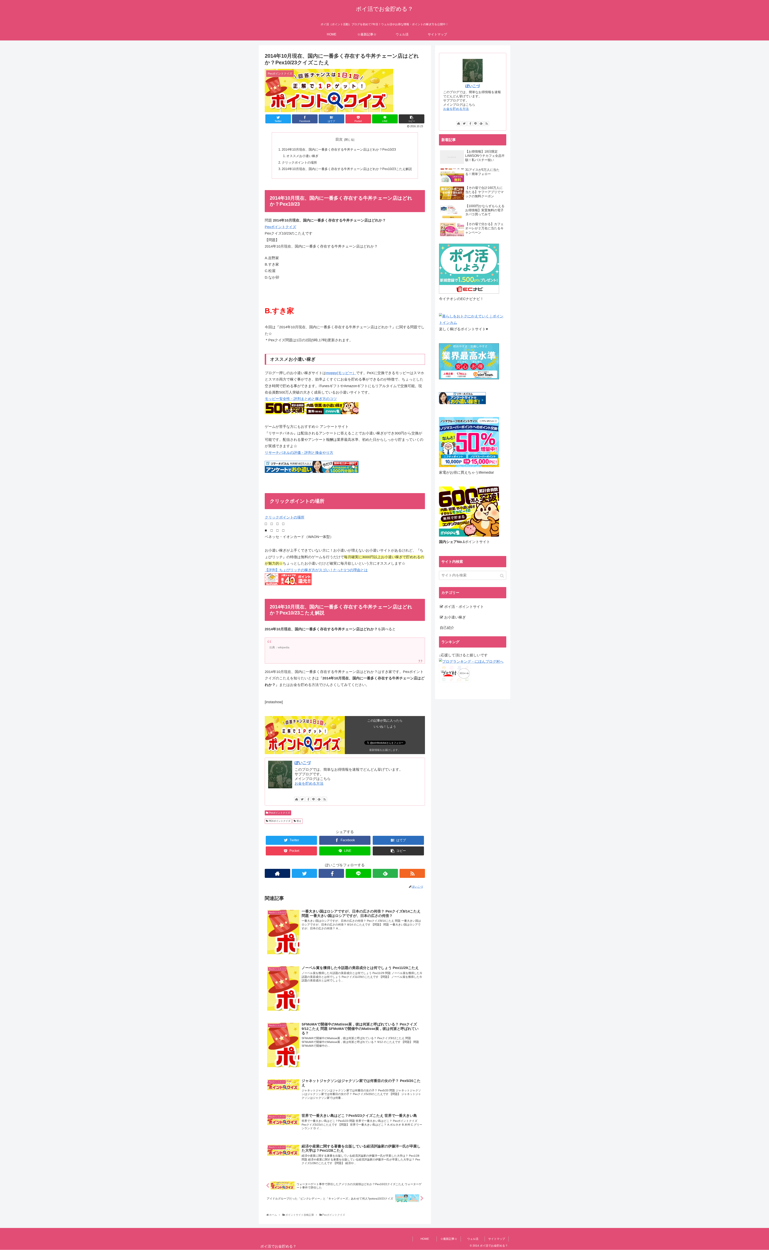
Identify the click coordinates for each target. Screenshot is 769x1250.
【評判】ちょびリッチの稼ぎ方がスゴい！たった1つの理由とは (316, 570)
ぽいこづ (303, 762)
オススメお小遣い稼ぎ (302, 156)
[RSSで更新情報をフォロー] (324, 799)
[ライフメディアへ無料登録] (469, 466)
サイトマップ (496, 1238)
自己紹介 (447, 628)
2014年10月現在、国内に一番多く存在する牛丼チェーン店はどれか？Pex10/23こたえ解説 (347, 169)
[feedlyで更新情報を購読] (319, 799)
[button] (502, 576)
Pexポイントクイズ (280, 227)
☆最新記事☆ (448, 1238)
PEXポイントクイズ (279, 821)
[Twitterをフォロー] (302, 799)
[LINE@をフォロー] (313, 799)
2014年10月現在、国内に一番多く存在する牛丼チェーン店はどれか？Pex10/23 (339, 149)
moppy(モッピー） (341, 373)
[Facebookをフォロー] (307, 799)
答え (299, 821)
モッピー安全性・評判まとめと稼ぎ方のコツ (301, 399)
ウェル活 (472, 1238)
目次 (339, 139)
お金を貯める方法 (309, 784)
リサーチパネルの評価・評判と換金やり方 (299, 453)
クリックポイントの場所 (299, 162)
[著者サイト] (296, 799)
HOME (425, 1238)
